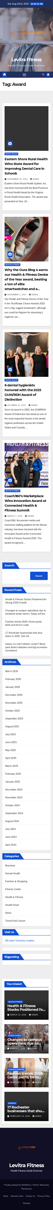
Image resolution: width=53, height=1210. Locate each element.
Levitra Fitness (26, 59)
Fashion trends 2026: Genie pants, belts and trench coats (25, 1077)
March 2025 (11, 766)
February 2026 (13, 679)
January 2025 (12, 781)
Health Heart (12, 905)
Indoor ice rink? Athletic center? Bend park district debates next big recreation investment (26, 647)
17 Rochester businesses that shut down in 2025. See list (25, 1111)
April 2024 (10, 845)
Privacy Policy (44, 1196)
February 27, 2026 (20, 1082)
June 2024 (11, 837)
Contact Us (30, 1196)
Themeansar (26, 1189)
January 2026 (12, 687)
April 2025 (10, 758)
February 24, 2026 (20, 1116)
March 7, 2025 (15, 516)
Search (9, 565)
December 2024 (14, 789)
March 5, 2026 (18, 1049)
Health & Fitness (12, 264)
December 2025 (14, 695)
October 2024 (12, 805)
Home (5, 1196)
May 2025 (10, 750)
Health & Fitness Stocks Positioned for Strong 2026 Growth (25, 1009)
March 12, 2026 (18, 1015)
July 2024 (10, 829)
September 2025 (14, 718)
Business (10, 865)
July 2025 (10, 734)
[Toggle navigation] (24, 75)
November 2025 (14, 703)
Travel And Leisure (15, 921)
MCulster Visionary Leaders (19, 940)
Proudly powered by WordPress (18, 1185)
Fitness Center (13, 889)
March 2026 (11, 671)
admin (36, 179)
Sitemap (26, 1203)
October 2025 (12, 710)
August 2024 (12, 821)
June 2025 (11, 742)
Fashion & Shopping (16, 881)
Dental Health (11, 154)
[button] (43, 74)
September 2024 (14, 813)
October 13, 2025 (16, 405)
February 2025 (13, 774)
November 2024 (14, 797)
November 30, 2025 (17, 179)
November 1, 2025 (17, 295)
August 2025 (12, 726)
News (8, 913)
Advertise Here (17, 1196)
